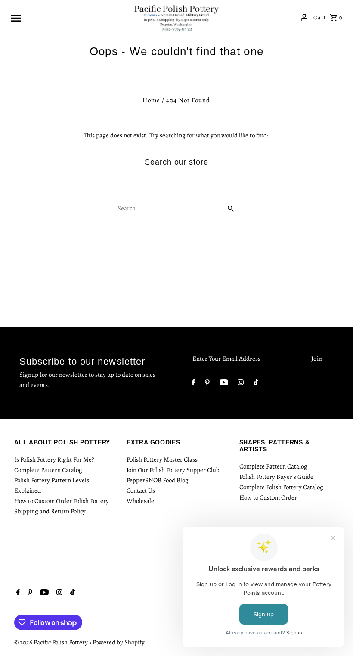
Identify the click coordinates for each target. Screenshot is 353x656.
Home (151, 100)
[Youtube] (224, 384)
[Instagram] (241, 384)
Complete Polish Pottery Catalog (281, 487)
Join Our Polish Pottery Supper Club (173, 469)
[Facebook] (193, 384)
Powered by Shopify (119, 642)
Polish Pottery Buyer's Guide (276, 476)
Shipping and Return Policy (50, 511)
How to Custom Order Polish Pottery (61, 501)
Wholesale (140, 501)
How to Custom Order (268, 497)
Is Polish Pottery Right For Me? (54, 459)
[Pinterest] (207, 384)
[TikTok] (256, 384)
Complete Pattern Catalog (48, 469)
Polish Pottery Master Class (162, 459)
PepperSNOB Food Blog (158, 480)
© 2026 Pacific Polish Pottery (51, 642)
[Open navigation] (69, 17)
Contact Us (141, 490)
